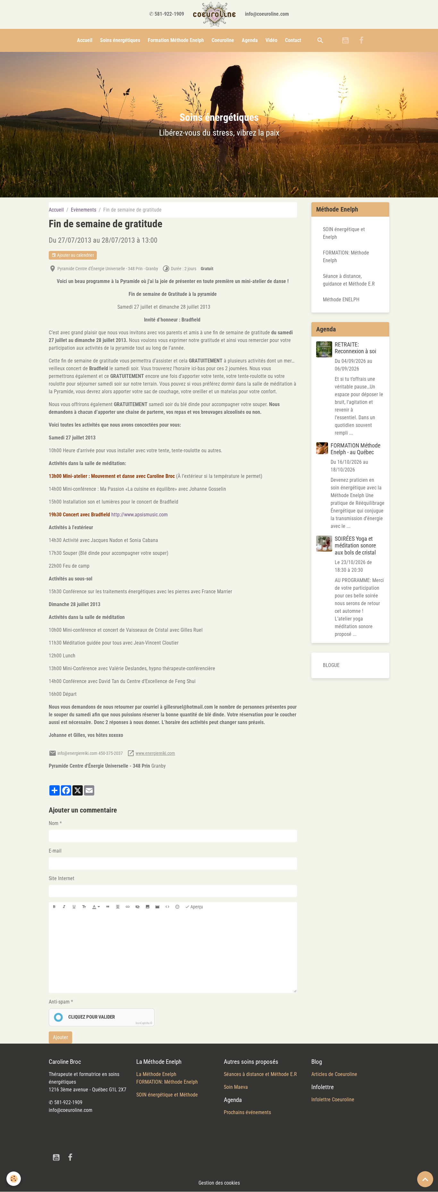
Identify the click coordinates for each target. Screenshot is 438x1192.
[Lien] (127, 907)
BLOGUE (331, 665)
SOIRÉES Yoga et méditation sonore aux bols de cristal (355, 545)
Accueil (84, 40)
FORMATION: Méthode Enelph (346, 256)
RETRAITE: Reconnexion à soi (355, 347)
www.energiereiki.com (155, 753)
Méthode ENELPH (341, 299)
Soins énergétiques (120, 40)
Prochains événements (247, 1112)
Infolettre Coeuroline (332, 1099)
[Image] (147, 907)
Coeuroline (223, 40)
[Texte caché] (137, 907)
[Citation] (108, 907)
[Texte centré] (118, 907)
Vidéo (271, 40)
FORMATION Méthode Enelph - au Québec (355, 448)
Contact (293, 40)
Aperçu (196, 906)
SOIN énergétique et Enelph (344, 233)
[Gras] (54, 907)
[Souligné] (74, 907)
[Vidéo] (157, 907)
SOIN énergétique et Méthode (167, 1095)
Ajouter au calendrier (75, 255)
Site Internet (61, 878)
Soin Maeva (236, 1087)
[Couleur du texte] (96, 907)
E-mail (55, 851)
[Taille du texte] (84, 907)
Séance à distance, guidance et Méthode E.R (349, 280)
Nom (53, 823)
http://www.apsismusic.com (139, 515)
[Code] (167, 907)
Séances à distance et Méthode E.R (260, 1074)
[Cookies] (13, 1178)
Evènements (83, 210)
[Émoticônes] (177, 907)
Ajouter (60, 1037)
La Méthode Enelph (156, 1074)
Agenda (250, 40)
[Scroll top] (425, 1179)
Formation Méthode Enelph (176, 40)
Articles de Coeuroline (334, 1074)
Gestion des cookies (219, 1183)
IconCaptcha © (144, 1023)
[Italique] (64, 907)
